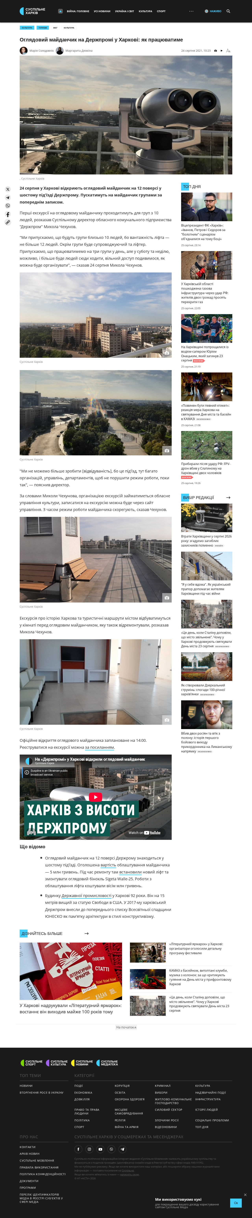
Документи (29, 1181)
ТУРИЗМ (43, 27)
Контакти (28, 1147)
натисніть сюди (129, 1174)
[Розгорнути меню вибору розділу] (60, 11)
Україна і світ (124, 11)
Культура (145, 11)
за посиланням (99, 747)
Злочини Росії (167, 1120)
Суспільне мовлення (37, 1160)
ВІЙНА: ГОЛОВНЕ (78, 11)
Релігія (120, 1120)
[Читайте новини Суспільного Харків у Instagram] (89, 1149)
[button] (7, 189)
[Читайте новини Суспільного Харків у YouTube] (100, 1149)
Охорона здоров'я (130, 1099)
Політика (82, 1120)
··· (191, 11)
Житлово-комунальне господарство (173, 1101)
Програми (28, 1188)
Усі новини (102, 11)
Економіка (83, 1092)
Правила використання (39, 1167)
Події (78, 1086)
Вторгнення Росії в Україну (42, 1092)
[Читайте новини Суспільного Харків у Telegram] (122, 1149)
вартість (108, 865)
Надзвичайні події (210, 1092)
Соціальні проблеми (212, 1120)
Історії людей (206, 1110)
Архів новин (30, 1154)
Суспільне (128, 1170)
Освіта (120, 1092)
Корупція (122, 1086)
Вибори (161, 1092)
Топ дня (201, 1127)
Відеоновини (166, 1127)
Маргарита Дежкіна (79, 50)
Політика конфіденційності (43, 1174)
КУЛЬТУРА (27, 27)
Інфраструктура (208, 1099)
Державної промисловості (86, 895)
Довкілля (82, 1099)
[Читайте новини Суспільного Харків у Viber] (111, 1149)
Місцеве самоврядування (129, 1111)
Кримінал (163, 1086)
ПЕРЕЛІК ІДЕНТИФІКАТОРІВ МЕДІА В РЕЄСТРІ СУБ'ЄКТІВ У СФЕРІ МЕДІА (41, 1198)
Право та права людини (86, 1111)
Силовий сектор (168, 1110)
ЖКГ (55, 27)
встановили (130, 872)
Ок (236, 1203)
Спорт (161, 11)
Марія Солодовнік (42, 50)
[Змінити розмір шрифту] (228, 51)
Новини (26, 1086)
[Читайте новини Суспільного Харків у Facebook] (78, 1149)
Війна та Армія (127, 1127)
